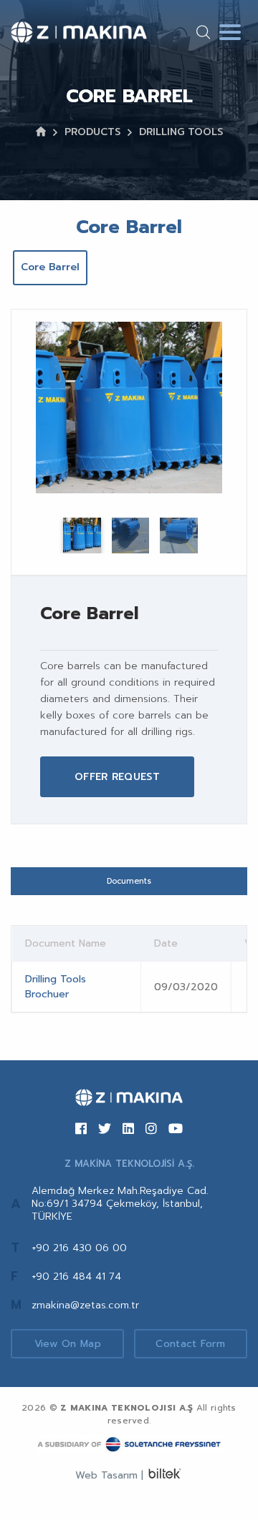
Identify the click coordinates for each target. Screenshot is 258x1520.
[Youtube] (175, 1129)
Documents (129, 881)
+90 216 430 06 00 (79, 1247)
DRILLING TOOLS (181, 131)
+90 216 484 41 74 (76, 1276)
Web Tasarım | (109, 1475)
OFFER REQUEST (117, 776)
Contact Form (190, 1343)
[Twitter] (104, 1129)
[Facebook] (81, 1129)
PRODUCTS (92, 131)
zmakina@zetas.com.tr (85, 1305)
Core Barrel (50, 267)
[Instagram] (151, 1129)
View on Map (67, 1343)
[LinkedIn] (128, 1129)
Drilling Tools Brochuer (55, 987)
